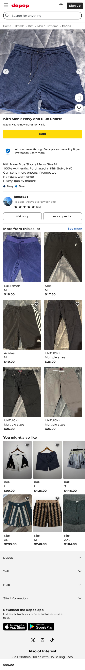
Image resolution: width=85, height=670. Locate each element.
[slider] (42, 71)
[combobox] (42, 15)
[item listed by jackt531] (22, 257)
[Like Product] (36, 236)
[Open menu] (6, 5)
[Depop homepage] (20, 6)
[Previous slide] (6, 72)
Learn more (37, 152)
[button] (48, 207)
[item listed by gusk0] (47, 513)
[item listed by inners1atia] (17, 460)
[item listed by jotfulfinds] (17, 513)
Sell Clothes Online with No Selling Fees (42, 657)
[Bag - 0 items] (61, 6)
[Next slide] (79, 72)
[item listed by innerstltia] (47, 460)
